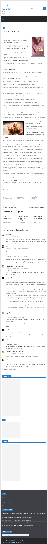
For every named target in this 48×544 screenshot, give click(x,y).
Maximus (8, 234)
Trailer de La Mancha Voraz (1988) (37, 207)
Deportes (36, 17)
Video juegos (14, 20)
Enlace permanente (24, 236)
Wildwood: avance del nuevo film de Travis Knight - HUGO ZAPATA (16, 513)
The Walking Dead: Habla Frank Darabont (36, 196)
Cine (14, 17)
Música (7, 20)
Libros (41, 17)
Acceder (3, 497)
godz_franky (9, 278)
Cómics (18, 17)
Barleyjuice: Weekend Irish (9, 207)
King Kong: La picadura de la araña (38, 218)
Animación (8, 17)
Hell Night (5, 58)
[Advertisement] (11, 397)
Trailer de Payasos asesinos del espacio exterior (22, 196)
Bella (7, 246)
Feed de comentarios (6, 502)
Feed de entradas (5, 500)
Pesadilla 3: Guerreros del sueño (7, 218)
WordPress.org (5, 505)
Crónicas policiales (27, 17)
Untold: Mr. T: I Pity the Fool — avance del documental (20, 517)
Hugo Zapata (15, 33)
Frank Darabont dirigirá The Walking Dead (23, 218)
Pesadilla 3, (17, 46)
